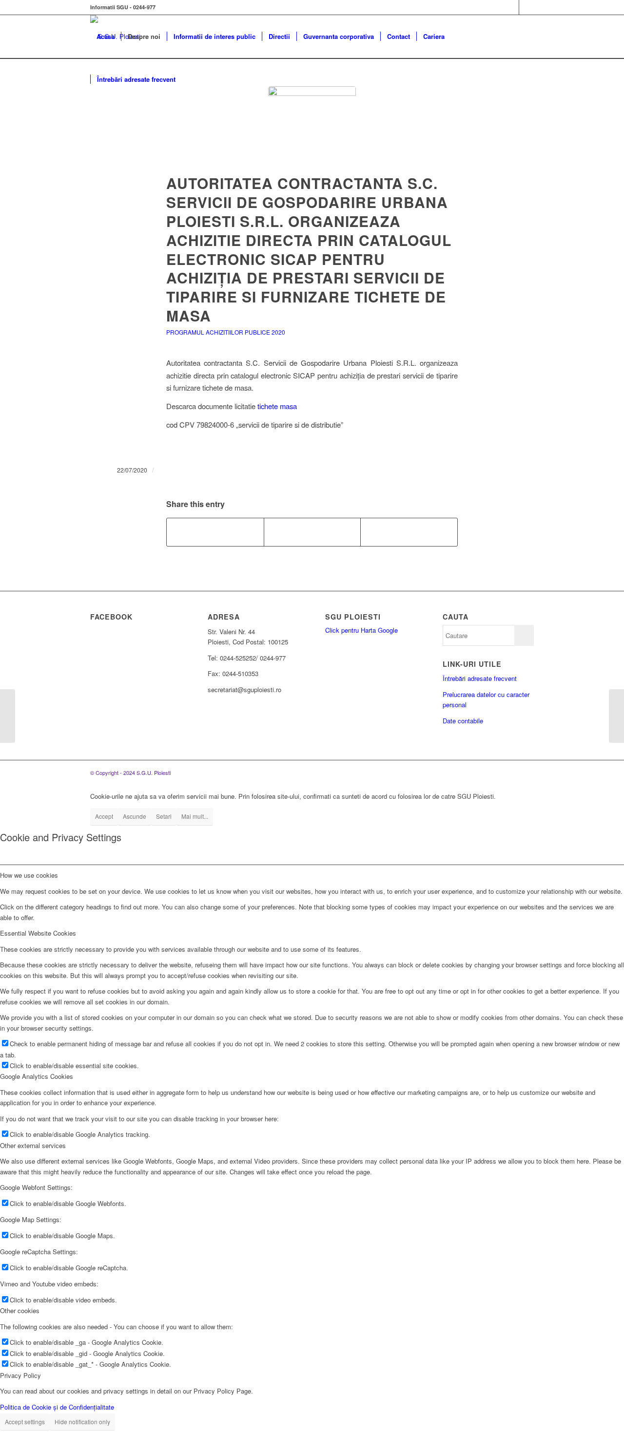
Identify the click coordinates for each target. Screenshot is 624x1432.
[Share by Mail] (409, 532)
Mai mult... (194, 816)
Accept (104, 816)
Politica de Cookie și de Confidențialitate (57, 1407)
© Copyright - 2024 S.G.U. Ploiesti (130, 772)
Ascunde (134, 816)
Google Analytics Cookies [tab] (36, 1076)
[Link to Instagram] (526, 7)
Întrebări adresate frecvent (480, 678)
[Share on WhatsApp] (312, 532)
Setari (164, 816)
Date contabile (463, 720)
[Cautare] (191, 79)
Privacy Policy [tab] (20, 1375)
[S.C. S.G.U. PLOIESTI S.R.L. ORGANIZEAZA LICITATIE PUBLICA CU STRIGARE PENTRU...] (616, 716)
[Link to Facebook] (512, 7)
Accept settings (25, 1421)
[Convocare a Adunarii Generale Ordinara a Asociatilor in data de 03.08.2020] (7, 716)
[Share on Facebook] (215, 532)
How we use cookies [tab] (29, 875)
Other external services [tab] (33, 1145)
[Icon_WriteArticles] (312, 130)
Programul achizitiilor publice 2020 (225, 332)
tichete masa (277, 406)
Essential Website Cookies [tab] (38, 933)
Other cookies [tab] (19, 1310)
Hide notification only (82, 1421)
